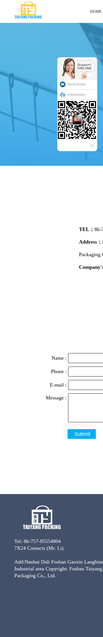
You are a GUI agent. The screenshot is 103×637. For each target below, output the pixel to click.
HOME (96, 11)
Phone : (59, 371)
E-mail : (59, 385)
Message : (57, 398)
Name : (60, 358)
